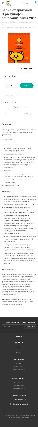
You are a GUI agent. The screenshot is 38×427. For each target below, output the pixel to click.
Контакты (19, 352)
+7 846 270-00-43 (19, 395)
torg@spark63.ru (20, 399)
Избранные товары (19, 388)
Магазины (19, 363)
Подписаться (30, 326)
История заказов (19, 385)
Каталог (19, 336)
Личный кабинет (19, 379)
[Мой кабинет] (31, 3)
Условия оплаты (19, 366)
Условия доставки (19, 369)
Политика (19, 372)
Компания (19, 343)
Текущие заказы (19, 383)
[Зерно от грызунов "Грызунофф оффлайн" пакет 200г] (19, 48)
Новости (19, 350)
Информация (19, 359)
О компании (19, 347)
